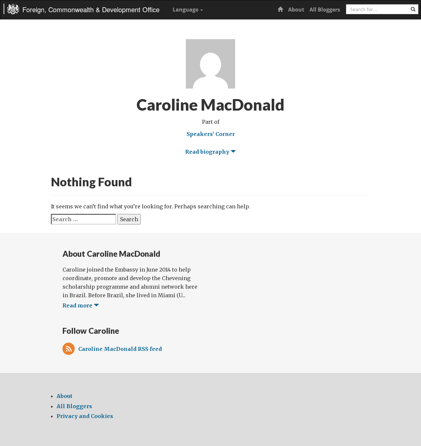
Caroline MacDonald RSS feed (120, 349)
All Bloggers (325, 9)
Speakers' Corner (210, 134)
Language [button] (186, 9)
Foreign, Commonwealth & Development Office (91, 9)
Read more (78, 305)
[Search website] (413, 9)
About (296, 9)
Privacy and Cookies (85, 416)
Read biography (208, 151)
